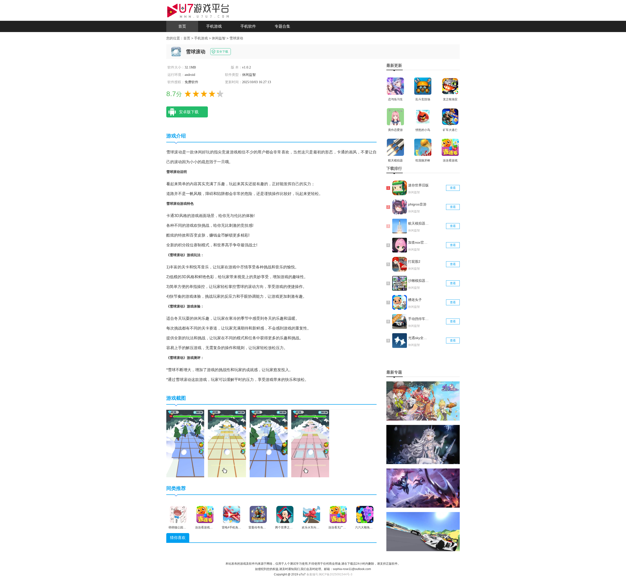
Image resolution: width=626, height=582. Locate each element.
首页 (182, 26)
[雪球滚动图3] (269, 443)
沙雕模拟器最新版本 (419, 281)
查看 (453, 188)
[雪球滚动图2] (227, 443)
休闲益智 (218, 38)
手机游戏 (214, 26)
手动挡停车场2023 (419, 319)
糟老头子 (415, 300)
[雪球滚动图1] (185, 443)
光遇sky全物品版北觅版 (419, 338)
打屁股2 (414, 261)
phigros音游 (417, 204)
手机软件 (248, 26)
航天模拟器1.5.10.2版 (419, 223)
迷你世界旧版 (418, 185)
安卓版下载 (189, 112)
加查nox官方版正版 (419, 242)
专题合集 (282, 26)
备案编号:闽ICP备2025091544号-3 (329, 574)
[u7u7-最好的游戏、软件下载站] (198, 10)
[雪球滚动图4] (310, 443)
